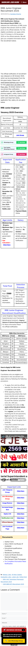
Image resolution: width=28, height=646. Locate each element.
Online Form (23, 577)
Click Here (20, 491)
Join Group (20, 135)
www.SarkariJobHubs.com (10, 82)
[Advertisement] (14, 58)
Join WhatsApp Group (14, 641)
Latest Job (15, 577)
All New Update (17, 574)
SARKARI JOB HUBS (10, 2)
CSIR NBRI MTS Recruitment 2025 (13, 584)
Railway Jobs (7, 574)
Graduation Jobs (6, 577)
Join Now (22, 142)
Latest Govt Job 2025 (13, 85)
